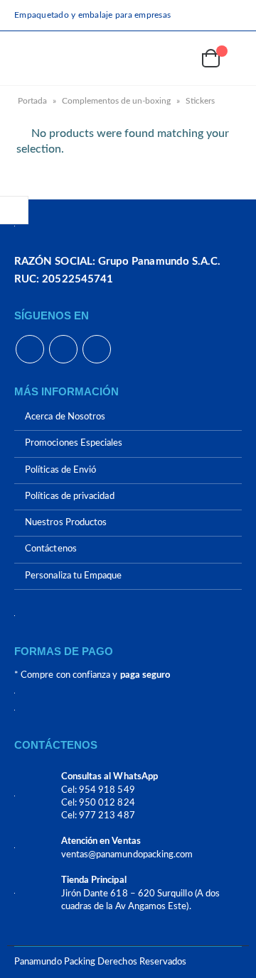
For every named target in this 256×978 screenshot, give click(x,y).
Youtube (63, 349)
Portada (32, 101)
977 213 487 (107, 815)
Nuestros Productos (66, 522)
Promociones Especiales (73, 444)
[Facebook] (190, 15)
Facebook (30, 349)
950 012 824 (107, 803)
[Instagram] (232, 15)
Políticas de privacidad (69, 496)
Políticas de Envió (60, 470)
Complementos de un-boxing (116, 101)
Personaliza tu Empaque (73, 576)
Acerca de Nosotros (65, 417)
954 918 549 (107, 790)
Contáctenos (51, 549)
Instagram (96, 349)
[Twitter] (212, 15)
